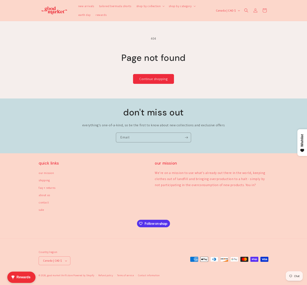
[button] (150, 6)
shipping (44, 180)
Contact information (149, 275)
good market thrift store (60, 275)
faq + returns (47, 188)
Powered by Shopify (83, 275)
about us (44, 195)
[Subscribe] (186, 137)
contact (44, 202)
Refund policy (105, 275)
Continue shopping (153, 79)
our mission (46, 173)
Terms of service (125, 275)
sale (41, 210)
